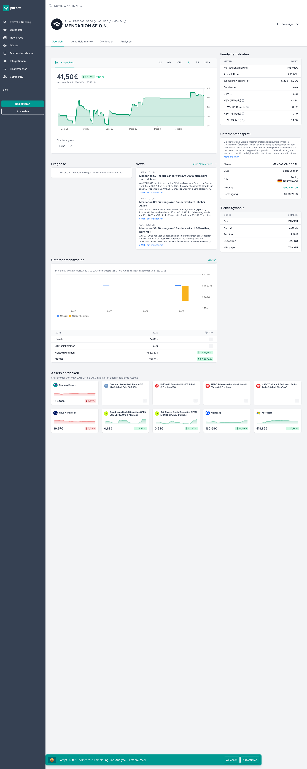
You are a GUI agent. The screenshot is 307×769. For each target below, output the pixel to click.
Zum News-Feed (203, 163)
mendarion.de (290, 187)
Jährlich (212, 260)
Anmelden (23, 111)
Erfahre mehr (137, 760)
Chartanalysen (65, 140)
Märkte (14, 45)
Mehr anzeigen (231, 156)
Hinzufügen (287, 24)
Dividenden (106, 41)
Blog (5, 89)
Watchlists (16, 29)
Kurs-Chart (67, 62)
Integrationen (18, 61)
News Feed (16, 37)
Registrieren (22, 103)
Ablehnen (231, 759)
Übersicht (57, 41)
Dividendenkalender (22, 53)
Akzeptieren (250, 759)
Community (16, 76)
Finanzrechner (18, 68)
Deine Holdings (82, 41)
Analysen (125, 41)
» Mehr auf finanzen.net (151, 192)
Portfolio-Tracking (20, 21)
